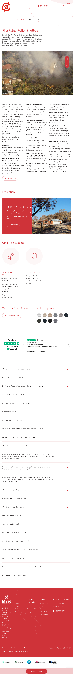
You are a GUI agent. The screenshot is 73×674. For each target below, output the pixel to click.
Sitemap (25, 651)
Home (13, 20)
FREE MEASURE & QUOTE (37, 671)
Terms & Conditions (32, 609)
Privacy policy (30, 612)
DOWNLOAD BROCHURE (13, 315)
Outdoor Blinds (44, 614)
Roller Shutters (44, 603)
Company (17, 603)
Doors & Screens (44, 609)
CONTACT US (14, 225)
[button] (67, 64)
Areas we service (19, 612)
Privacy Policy (18, 651)
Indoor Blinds (43, 612)
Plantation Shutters (45, 606)
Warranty (29, 606)
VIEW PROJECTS (11, 178)
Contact (17, 609)
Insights (17, 606)
